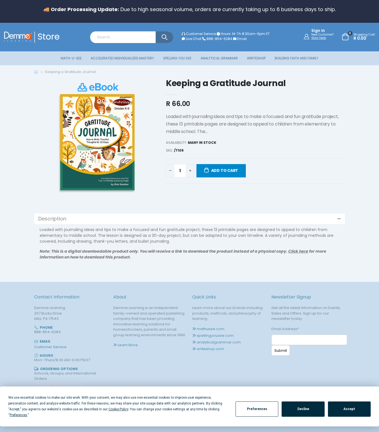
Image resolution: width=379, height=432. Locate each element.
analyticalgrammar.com (219, 342)
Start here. (318, 38)
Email (241, 38)
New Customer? (322, 34)
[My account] (307, 36)
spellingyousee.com (215, 335)
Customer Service (201, 33)
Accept (349, 409)
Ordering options (59, 368)
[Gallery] (97, 141)
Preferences (257, 409)
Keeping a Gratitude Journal (226, 83)
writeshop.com (210, 348)
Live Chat (193, 38)
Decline (303, 409)
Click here (298, 251)
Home (36, 71)
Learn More (128, 345)
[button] (189, 219)
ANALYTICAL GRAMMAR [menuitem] (219, 58)
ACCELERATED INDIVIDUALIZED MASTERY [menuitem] (122, 58)
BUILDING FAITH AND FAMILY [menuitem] (296, 58)
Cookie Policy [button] (118, 409)
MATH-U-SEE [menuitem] (71, 58)
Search (164, 37)
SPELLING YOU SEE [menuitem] (177, 58)
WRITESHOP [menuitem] (256, 58)
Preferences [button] (18, 415)
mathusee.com (210, 328)
